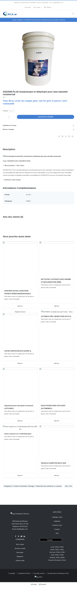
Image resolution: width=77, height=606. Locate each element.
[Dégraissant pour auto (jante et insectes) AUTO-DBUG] (20, 385)
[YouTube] (21, 536)
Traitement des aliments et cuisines (48, 486)
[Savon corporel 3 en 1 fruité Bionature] (20, 428)
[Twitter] (18, 536)
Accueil (14, 20)
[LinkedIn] (24, 536)
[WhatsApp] (65, 136)
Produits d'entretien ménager (23, 486)
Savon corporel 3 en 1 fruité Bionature (17, 434)
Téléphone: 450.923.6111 (20, 526)
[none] (51, 539)
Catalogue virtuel (57, 517)
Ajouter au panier (45, 117)
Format (5, 111)
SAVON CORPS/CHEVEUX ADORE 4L (17, 351)
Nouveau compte (20, 548)
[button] (38, 125)
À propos (57, 529)
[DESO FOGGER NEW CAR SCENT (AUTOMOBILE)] (57, 385)
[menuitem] (51, 539)
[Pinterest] (69, 136)
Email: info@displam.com (20, 529)
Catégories (57, 521)
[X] (62, 136)
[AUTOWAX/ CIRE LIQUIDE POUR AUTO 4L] (57, 312)
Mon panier (20, 552)
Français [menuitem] (49, 540)
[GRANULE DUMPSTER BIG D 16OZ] (57, 442)
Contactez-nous (57, 525)
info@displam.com (58, 2)
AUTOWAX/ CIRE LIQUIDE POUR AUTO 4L (56, 316)
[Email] (72, 136)
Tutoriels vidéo (20, 560)
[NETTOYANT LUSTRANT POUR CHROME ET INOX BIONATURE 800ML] (57, 258)
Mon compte (20, 544)
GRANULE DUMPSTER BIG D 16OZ (53, 463)
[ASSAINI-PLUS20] (38, 58)
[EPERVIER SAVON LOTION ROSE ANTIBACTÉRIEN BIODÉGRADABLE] (20, 264)
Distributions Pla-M (63, 573)
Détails (21, 306)
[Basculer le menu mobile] (73, 14)
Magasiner (20, 20)
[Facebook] (59, 136)
